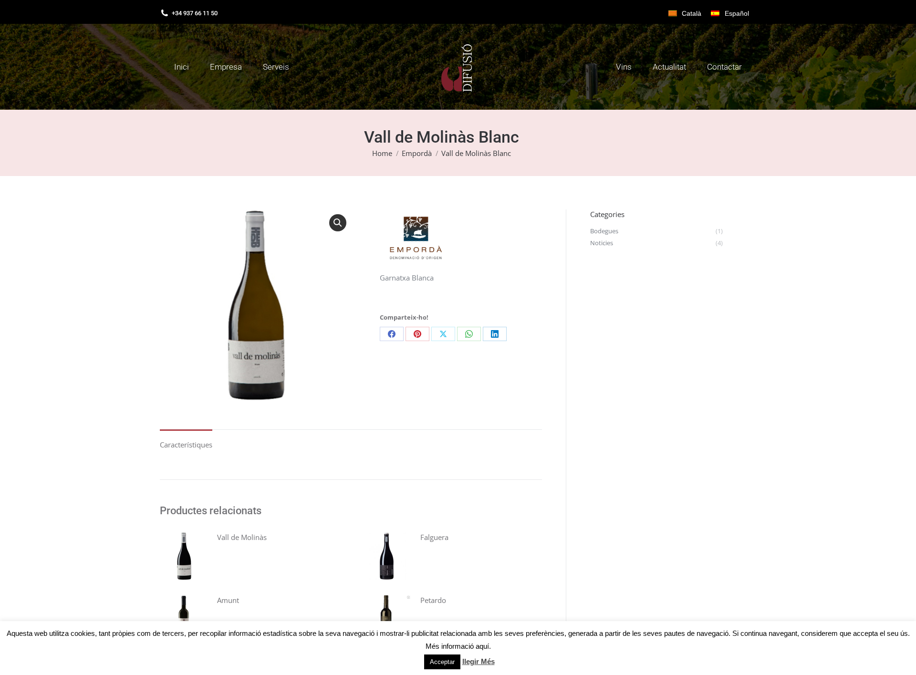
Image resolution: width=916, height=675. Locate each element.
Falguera (434, 537)
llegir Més (478, 661)
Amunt (228, 600)
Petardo (433, 600)
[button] (337, 222)
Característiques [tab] (186, 444)
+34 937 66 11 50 (195, 13)
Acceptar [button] (442, 661)
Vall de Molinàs (242, 537)
